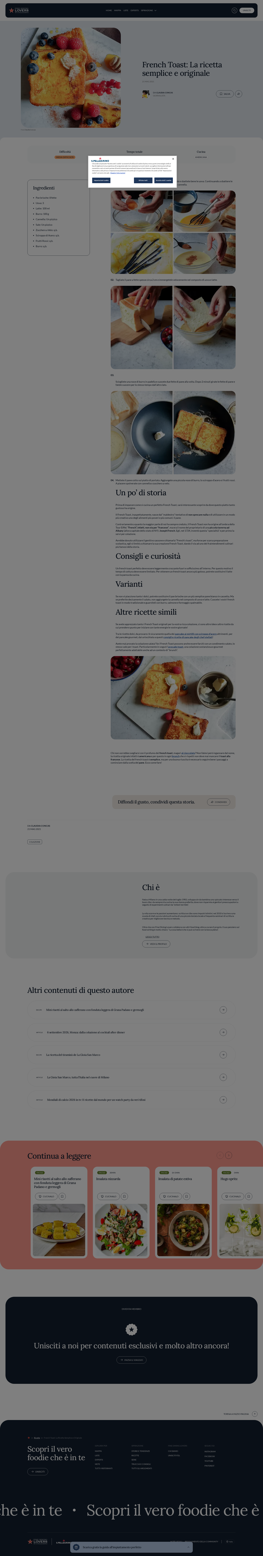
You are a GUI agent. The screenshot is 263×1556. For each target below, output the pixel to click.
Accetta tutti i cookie (163, 180)
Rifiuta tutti (143, 180)
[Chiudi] (173, 159)
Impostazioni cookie (101, 180)
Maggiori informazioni (117, 173)
